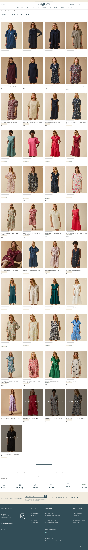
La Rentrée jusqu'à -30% (17, 7)
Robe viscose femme (46, 472)
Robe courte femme (7, 472)
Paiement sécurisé (49, 517)
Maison (55, 7)
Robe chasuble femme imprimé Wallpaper (32, 343)
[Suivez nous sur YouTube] (77, 497)
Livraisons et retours (49, 513)
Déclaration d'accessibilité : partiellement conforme (54, 541)
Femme (27, 7)
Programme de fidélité (77, 513)
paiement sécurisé (3, 488)
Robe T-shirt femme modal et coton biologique (11, 307)
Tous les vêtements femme (44, 476)
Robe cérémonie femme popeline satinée (53, 159)
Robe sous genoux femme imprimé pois (53, 86)
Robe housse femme (64, 472)
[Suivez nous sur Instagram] (72, 497)
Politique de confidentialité (34, 500)
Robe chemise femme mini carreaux (73, 52)
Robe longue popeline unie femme (52, 381)
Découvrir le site (84, 488)
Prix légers (62, 7)
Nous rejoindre (34, 520)
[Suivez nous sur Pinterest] (74, 497)
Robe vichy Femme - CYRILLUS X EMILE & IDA (11, 418)
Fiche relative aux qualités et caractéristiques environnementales (55, 535)
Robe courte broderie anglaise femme (9, 122)
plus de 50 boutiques (68, 487)
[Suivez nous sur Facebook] (69, 497)
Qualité (32, 517)
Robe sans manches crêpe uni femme (52, 122)
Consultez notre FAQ (5, 528)
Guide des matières (77, 517)
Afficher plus (4, 478)
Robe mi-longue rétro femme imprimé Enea (75, 418)
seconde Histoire (72, 7)
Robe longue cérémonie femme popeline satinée (11, 159)
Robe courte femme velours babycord (53, 52)
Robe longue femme (16, 472)
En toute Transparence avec (51, 531)
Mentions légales (49, 527)
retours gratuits (35, 488)
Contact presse (34, 522)
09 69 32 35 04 (4, 514)
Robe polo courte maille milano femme (53, 233)
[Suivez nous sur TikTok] (80, 497)
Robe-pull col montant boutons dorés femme (32, 86)
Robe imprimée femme (74, 472)
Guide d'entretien (76, 515)
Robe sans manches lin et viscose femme (75, 159)
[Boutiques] (80, 4)
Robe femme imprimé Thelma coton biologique (11, 196)
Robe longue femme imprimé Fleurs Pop (53, 418)
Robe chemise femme (36, 472)
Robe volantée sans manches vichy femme (53, 343)
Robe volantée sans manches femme (30, 418)
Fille (38, 7)
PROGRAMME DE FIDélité (19, 488)
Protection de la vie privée (50, 529)
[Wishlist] (83, 4)
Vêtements (11, 10)
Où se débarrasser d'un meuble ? (80, 520)
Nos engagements (35, 513)
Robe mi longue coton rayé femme (73, 343)
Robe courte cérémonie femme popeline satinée (33, 159)
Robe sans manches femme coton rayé (53, 270)
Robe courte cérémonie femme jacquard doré (32, 122)
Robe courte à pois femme (71, 381)
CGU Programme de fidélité (51, 524)
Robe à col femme (55, 472)
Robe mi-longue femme (26, 472)
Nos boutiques (34, 515)
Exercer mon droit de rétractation (52, 515)
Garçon (44, 7)
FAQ (46, 511)
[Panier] (86, 4)
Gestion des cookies (49, 538)
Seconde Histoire (76, 522)
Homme (33, 7)
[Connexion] (77, 4)
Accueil (2, 10)
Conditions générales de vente (51, 522)
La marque (3, 4)
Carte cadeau (75, 511)
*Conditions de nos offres (50, 520)
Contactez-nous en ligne (6, 529)
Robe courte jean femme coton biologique (10, 52)
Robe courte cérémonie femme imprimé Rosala (76, 196)
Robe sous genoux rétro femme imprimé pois (10, 270)
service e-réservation (51, 488)
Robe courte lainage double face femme (31, 52)
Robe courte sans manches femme (73, 270)
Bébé (50, 7)
